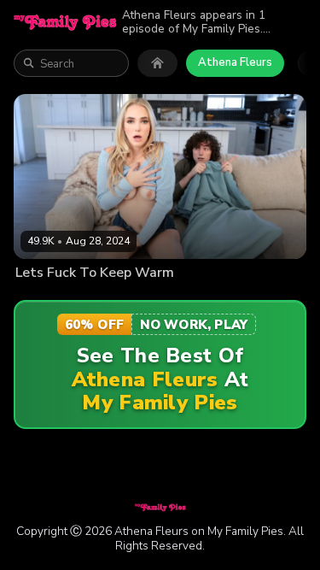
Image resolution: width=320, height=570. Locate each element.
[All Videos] (157, 63)
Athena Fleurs (235, 62)
